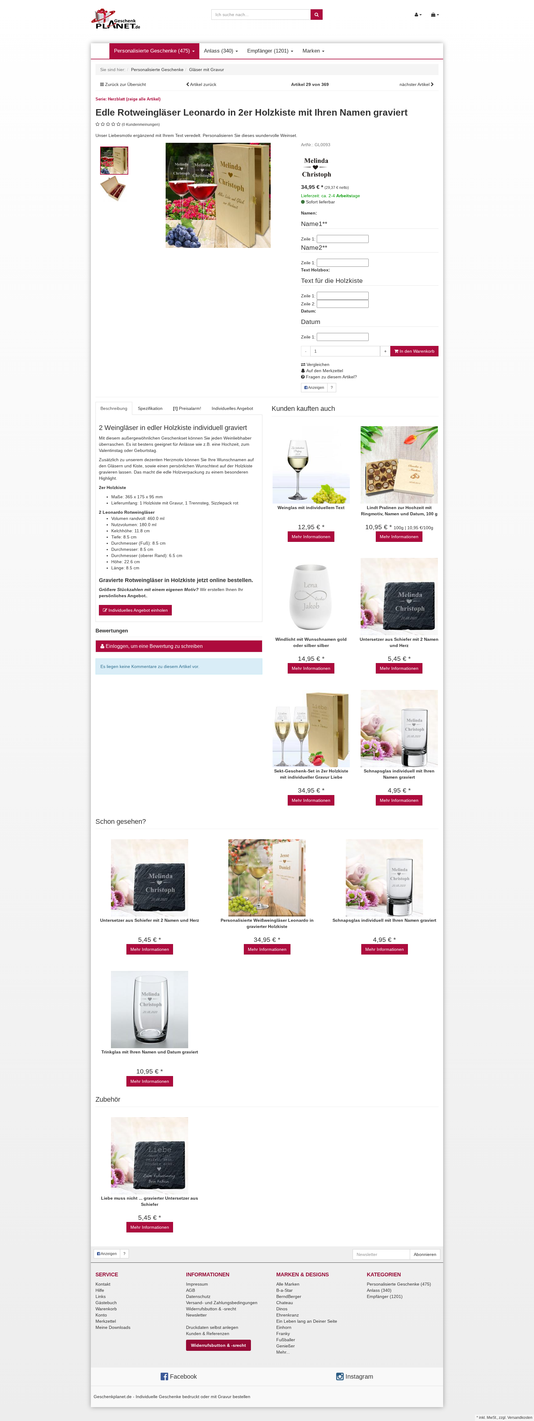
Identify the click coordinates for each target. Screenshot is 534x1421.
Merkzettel (105, 1321)
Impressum (197, 1284)
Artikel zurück (203, 84)
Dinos (281, 1308)
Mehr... (283, 1352)
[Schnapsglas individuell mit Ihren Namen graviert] (399, 728)
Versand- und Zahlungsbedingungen (221, 1302)
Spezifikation (150, 408)
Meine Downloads (112, 1327)
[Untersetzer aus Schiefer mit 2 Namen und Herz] (399, 596)
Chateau (284, 1302)
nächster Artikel (415, 84)
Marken (312, 51)
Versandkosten (519, 1417)
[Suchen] (317, 14)
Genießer (285, 1345)
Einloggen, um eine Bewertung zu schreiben (154, 646)
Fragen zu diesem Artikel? (331, 376)
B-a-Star (284, 1290)
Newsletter (196, 1315)
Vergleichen (317, 364)
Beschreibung (113, 408)
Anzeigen (315, 387)
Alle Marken (287, 1284)
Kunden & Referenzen (207, 1333)
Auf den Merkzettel (324, 370)
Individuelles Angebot (232, 408)
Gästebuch (106, 1302)
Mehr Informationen (311, 536)
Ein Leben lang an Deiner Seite (306, 1321)
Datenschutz (198, 1296)
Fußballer (285, 1339)
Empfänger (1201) (268, 51)
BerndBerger (288, 1296)
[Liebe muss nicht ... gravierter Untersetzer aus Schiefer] (149, 1155)
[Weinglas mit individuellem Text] (311, 465)
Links (100, 1296)
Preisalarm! (187, 408)
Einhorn (283, 1327)
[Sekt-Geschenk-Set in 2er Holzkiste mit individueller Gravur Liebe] (311, 728)
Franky (283, 1333)
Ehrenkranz (287, 1315)
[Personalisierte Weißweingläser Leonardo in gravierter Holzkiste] (267, 877)
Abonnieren (425, 1254)
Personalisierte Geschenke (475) (153, 51)
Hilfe (99, 1290)
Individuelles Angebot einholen (137, 610)
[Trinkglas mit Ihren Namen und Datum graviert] (149, 1009)
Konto (101, 1315)
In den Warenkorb (416, 351)
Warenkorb (106, 1308)
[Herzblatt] (316, 167)
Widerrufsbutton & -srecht (211, 1308)
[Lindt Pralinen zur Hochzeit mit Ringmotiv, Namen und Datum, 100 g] (399, 465)
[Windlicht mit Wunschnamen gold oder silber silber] (311, 596)
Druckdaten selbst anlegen (212, 1327)
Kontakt (102, 1284)
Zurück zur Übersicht (125, 84)
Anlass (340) (219, 51)
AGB (190, 1290)
